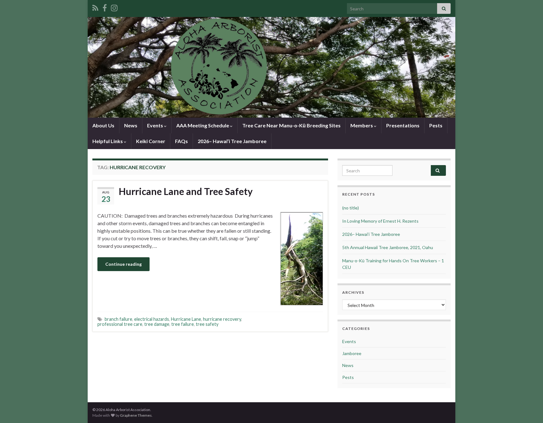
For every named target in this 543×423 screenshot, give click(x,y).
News (130, 125)
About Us (103, 125)
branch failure (118, 319)
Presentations (403, 125)
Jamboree (351, 353)
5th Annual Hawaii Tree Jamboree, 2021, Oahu (387, 247)
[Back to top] (529, 409)
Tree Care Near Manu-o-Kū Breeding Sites (291, 125)
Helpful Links (108, 141)
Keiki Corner (150, 141)
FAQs (181, 141)
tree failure (182, 324)
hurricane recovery (222, 319)
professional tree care (119, 324)
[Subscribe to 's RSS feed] (95, 6)
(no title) (350, 207)
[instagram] (114, 6)
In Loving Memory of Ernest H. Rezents (380, 221)
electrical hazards (151, 319)
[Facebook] (104, 6)
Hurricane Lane (186, 319)
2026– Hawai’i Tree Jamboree (232, 141)
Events (155, 125)
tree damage (156, 324)
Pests (435, 125)
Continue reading (123, 264)
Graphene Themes (136, 415)
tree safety (207, 324)
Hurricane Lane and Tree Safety (186, 191)
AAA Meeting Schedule (203, 125)
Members (362, 125)
